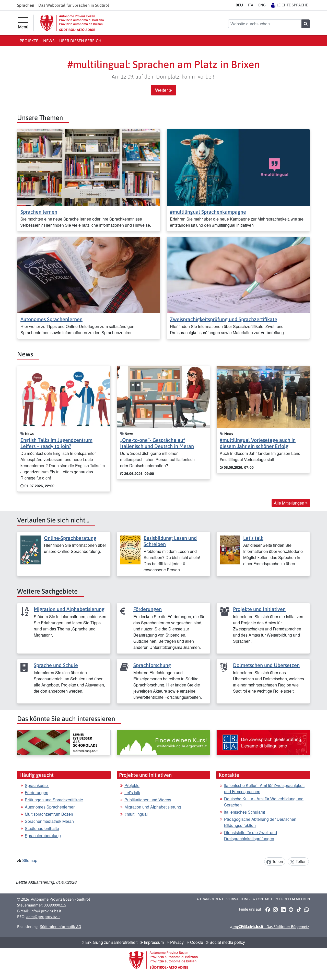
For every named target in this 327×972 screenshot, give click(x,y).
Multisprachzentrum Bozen (49, 814)
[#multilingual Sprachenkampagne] (238, 167)
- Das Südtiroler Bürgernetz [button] (270, 926)
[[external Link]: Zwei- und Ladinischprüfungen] (263, 742)
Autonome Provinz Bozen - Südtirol (60, 899)
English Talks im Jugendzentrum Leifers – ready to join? (56, 443)
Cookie (196, 942)
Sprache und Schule (56, 665)
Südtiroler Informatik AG (60, 926)
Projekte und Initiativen (259, 609)
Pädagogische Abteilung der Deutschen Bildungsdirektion (260, 822)
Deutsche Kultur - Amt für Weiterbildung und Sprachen (263, 802)
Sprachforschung (152, 665)
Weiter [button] (162, 90)
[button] (267, 909)
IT (250, 5)
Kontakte (264, 899)
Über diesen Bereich (80, 40)
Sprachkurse (37, 785)
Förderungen (147, 609)
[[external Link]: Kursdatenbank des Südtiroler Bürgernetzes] (163, 742)
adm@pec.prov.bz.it (43, 916)
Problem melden (294, 899)
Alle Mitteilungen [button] (289, 503)
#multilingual (136, 814)
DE (239, 5)
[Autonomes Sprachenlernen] (88, 274)
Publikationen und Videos (147, 800)
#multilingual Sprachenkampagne (208, 212)
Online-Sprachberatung (70, 538)
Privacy (176, 942)
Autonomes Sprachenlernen (51, 319)
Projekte (29, 40)
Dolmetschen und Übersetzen (266, 665)
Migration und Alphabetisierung (69, 609)
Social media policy (226, 942)
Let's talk (253, 538)
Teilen (277, 861)
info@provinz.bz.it (45, 911)
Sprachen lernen (38, 212)
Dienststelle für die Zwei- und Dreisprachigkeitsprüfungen (250, 835)
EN (262, 5)
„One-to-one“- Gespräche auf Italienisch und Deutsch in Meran (157, 443)
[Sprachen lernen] (88, 167)
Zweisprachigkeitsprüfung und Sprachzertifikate (223, 319)
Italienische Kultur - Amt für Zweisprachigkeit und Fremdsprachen (264, 788)
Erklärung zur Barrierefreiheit (110, 942)
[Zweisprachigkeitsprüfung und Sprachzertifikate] (238, 274)
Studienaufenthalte (42, 828)
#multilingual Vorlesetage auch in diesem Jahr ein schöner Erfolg (258, 443)
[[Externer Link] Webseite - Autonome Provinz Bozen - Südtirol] (72, 23)
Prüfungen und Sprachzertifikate (54, 800)
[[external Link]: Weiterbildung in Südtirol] (63, 742)
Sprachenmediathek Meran (49, 821)
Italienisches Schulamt (245, 812)
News (48, 40)
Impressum (153, 942)
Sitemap (29, 860)
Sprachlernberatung (43, 835)
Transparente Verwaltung (224, 899)
